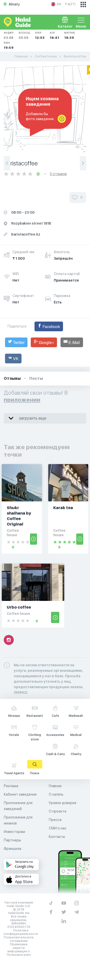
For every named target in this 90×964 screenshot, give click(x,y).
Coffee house (46, 56)
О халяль (56, 794)
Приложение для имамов (18, 820)
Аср (54, 35)
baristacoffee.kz (25, 234)
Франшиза (12, 849)
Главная (21, 56)
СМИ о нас (57, 828)
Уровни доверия (62, 803)
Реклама (11, 786)
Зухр (40, 35)
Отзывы (12, 378)
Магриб (69, 35)
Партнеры (12, 840)
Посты (36, 378)
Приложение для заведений (18, 806)
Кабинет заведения (20, 794)
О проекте (57, 811)
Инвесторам (14, 832)
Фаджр (9, 35)
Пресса (55, 820)
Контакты (57, 837)
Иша (9, 45)
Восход (24, 35)
